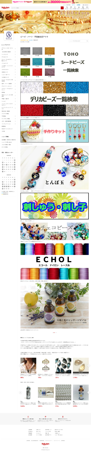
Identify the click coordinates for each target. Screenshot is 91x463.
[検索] (62, 7)
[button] (86, 5)
